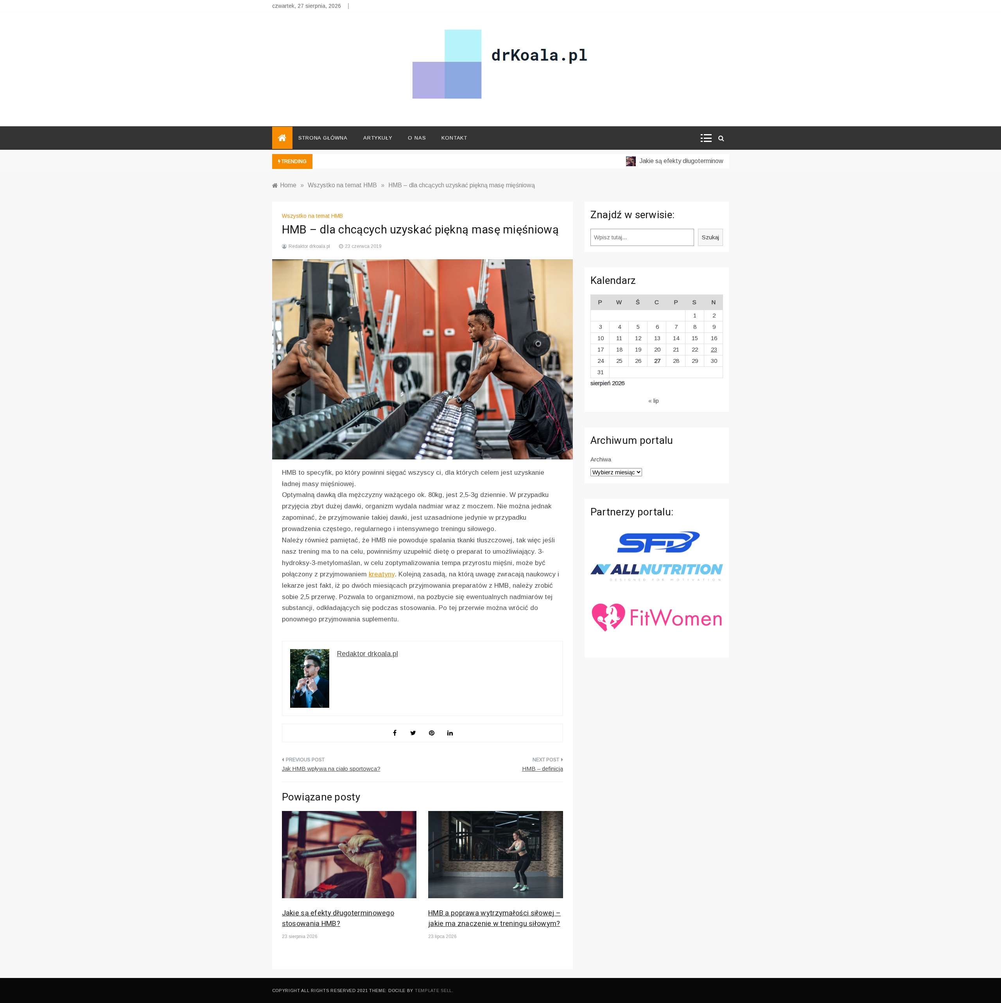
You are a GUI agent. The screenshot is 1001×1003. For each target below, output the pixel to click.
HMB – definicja (542, 768)
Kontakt (454, 138)
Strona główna (323, 138)
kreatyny (382, 574)
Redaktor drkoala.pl (309, 246)
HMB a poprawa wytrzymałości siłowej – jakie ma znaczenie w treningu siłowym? (494, 918)
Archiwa (600, 459)
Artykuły (377, 138)
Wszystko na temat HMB (312, 216)
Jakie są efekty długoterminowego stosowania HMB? (693, 161)
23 (714, 349)
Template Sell (433, 990)
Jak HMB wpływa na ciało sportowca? (331, 768)
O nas (417, 138)
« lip (653, 400)
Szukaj (710, 237)
